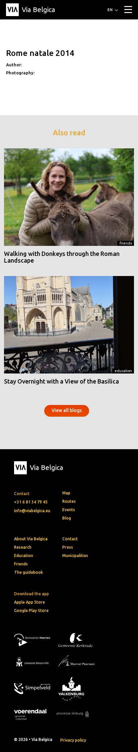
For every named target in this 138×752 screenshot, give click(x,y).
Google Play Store (31, 610)
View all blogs (67, 410)
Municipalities (75, 555)
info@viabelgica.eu (32, 510)
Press (67, 547)
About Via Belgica (31, 539)
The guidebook (28, 572)
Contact (70, 539)
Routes (69, 501)
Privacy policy (73, 740)
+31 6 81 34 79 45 (31, 502)
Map (66, 493)
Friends (126, 243)
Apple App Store (29, 602)
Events (68, 509)
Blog (66, 518)
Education (123, 371)
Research (22, 547)
